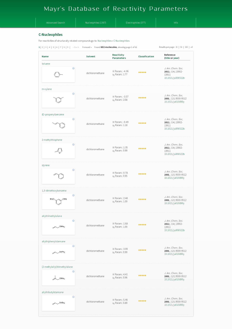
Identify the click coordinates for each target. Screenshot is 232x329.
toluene (46, 63)
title (167, 57)
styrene (46, 165)
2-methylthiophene (52, 139)
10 (177, 47)
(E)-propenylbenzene (53, 114)
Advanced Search (55, 22)
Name (45, 56)
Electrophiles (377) (136, 22)
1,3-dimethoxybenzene (54, 190)
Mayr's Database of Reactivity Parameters (116, 8)
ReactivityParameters (119, 56)
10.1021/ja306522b (174, 77)
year (175, 57)
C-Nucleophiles (121, 40)
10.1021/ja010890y (174, 101)
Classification (146, 56)
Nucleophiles (104, 40)
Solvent (90, 56)
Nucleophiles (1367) (95, 22)
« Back (76, 47)
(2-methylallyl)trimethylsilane (57, 266)
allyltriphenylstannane (53, 241)
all (191, 47)
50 (181, 47)
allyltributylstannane (52, 292)
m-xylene (47, 89)
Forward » (87, 47)
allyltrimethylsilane (52, 215)
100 (186, 47)
